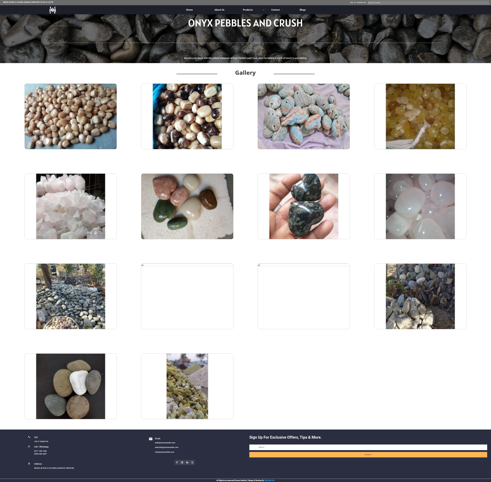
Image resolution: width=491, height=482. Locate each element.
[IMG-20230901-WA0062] (187, 148)
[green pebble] (187, 418)
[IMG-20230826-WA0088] (304, 238)
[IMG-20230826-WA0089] (187, 238)
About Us (219, 9)
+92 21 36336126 (358, 2)
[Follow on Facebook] (177, 462)
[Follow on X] (192, 462)
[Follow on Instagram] (182, 462)
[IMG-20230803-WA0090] (71, 238)
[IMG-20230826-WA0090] (420, 148)
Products (248, 9)
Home (189, 9)
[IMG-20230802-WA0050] (420, 328)
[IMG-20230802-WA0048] (71, 418)
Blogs (303, 9)
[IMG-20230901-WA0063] (71, 148)
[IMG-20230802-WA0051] (304, 265)
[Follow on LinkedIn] (187, 462)
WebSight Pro (269, 480)
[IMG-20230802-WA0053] (71, 328)
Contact (275, 9)
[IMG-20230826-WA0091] (304, 148)
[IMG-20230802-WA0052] (187, 265)
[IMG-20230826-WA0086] (420, 238)
